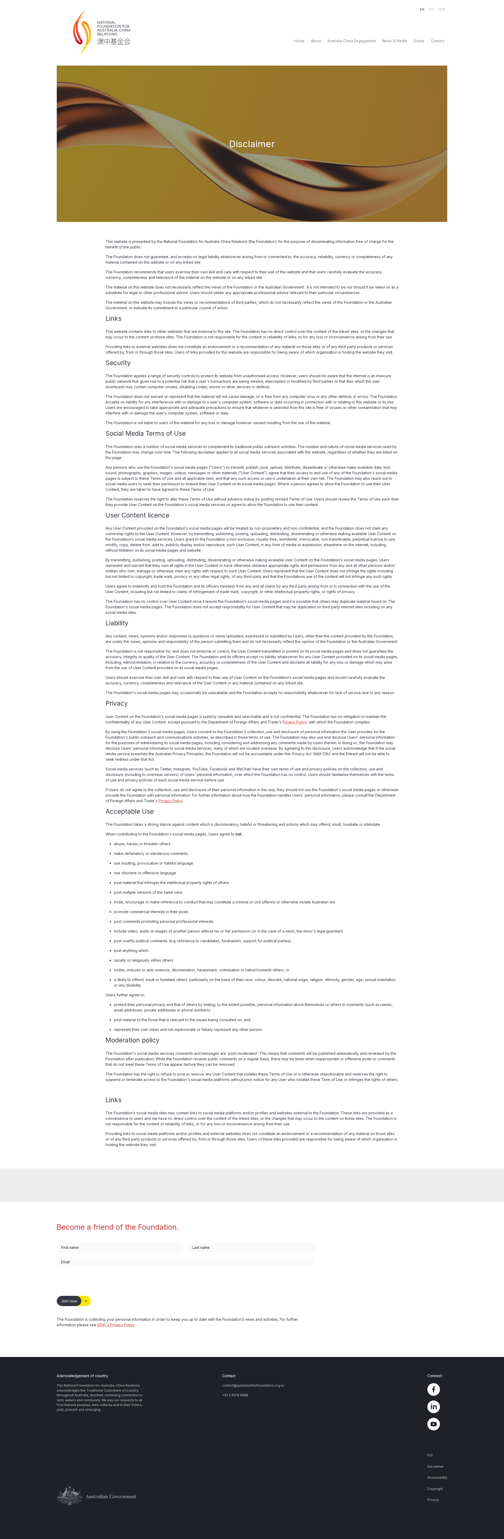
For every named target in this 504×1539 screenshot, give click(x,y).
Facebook (437, 1389)
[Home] (103, 33)
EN (422, 9)
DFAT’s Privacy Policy (115, 1325)
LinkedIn (437, 1406)
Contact (437, 41)
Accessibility (437, 1477)
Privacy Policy (294, 722)
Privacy (433, 1500)
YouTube (437, 1424)
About (316, 41)
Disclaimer (435, 1466)
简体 (431, 9)
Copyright (435, 1489)
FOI (430, 1455)
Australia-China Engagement (351, 41)
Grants (418, 41)
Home (299, 41)
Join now (69, 1301)
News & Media (394, 41)
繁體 (442, 9)
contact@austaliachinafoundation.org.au (253, 1385)
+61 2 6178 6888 (235, 1395)
